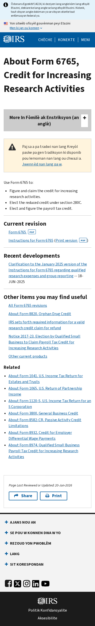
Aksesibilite (47, 618)
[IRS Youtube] (45, 582)
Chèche (45, 39)
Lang (14, 553)
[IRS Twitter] (17, 582)
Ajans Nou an (23, 522)
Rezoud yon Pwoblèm (30, 543)
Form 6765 (21, 232)
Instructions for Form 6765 (31, 240)
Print (57, 496)
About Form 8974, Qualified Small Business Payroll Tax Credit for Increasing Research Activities (44, 450)
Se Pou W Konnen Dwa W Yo (35, 532)
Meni (85, 39)
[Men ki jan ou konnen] (47, 26)
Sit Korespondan (27, 564)
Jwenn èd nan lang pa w (42, 164)
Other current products (28, 356)
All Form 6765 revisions (28, 305)
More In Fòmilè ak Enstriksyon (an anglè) (44, 120)
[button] (66, 39)
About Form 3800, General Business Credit (43, 413)
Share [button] (26, 496)
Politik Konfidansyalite (47, 610)
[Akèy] (13, 38)
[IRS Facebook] (8, 582)
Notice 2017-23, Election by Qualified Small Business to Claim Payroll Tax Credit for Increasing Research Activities (44, 342)
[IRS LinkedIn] (35, 582)
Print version (71, 240)
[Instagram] (26, 582)
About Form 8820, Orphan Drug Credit (40, 313)
